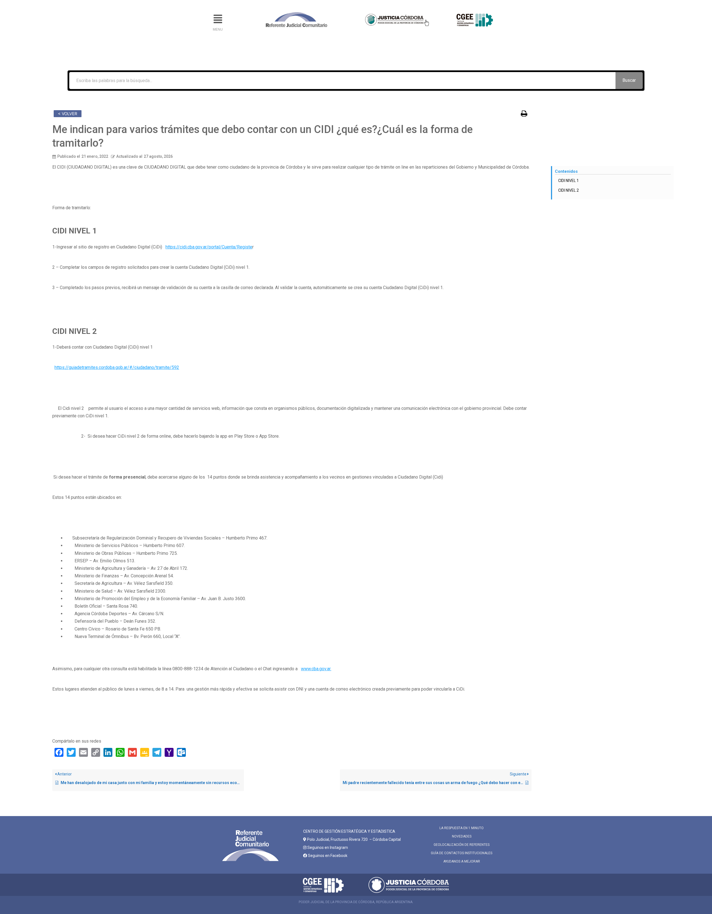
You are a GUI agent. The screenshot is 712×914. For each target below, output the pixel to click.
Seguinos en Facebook (327, 855)
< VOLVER (67, 113)
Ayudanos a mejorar (461, 861)
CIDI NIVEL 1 (568, 180)
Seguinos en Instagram (327, 847)
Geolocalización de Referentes (462, 845)
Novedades (461, 836)
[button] (217, 19)
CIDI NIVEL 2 (568, 190)
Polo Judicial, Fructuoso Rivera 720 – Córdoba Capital (354, 839)
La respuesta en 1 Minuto (461, 828)
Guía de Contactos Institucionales (461, 853)
